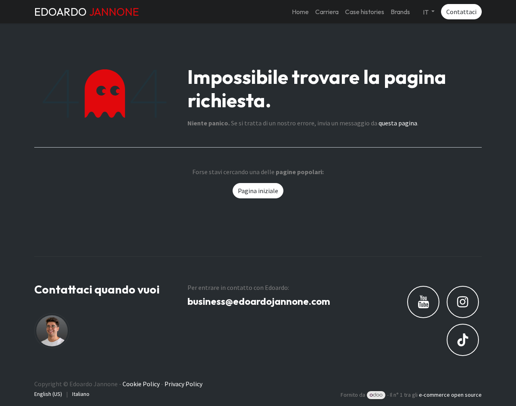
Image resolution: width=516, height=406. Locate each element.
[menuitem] (300, 12)
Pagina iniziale (258, 191)
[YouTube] (423, 302)
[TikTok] (463, 340)
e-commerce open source (450, 394)
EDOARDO (86, 12)
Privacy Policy (183, 384)
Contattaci (461, 12)
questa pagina (398, 123)
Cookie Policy (141, 384)
